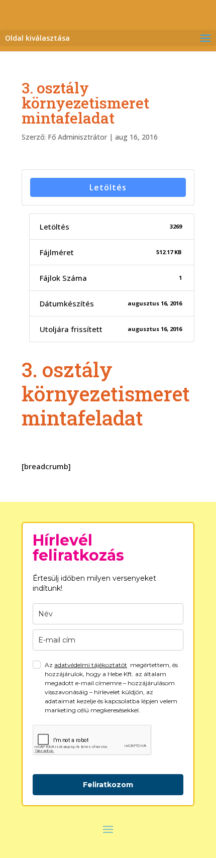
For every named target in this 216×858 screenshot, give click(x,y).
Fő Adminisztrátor (77, 137)
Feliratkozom (108, 784)
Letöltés (108, 187)
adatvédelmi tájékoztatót (90, 665)
